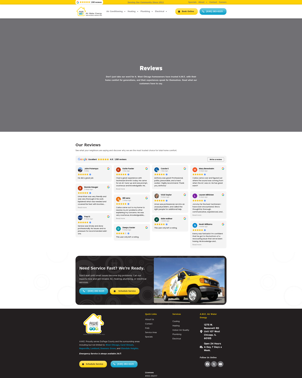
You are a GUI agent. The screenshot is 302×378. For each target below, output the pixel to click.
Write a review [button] (216, 159)
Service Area (151, 332)
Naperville (84, 348)
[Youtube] (220, 364)
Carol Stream (126, 345)
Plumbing (145, 11)
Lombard (94, 348)
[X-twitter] (214, 364)
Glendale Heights (129, 348)
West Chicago (112, 345)
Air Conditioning (114, 11)
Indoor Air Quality (180, 330)
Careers (222, 2)
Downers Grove (108, 348)
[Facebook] (207, 364)
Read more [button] (82, 208)
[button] (89, 2)
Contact (213, 2)
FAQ (147, 328)
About (201, 2)
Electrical (159, 11)
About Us (149, 319)
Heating (132, 11)
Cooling (176, 321)
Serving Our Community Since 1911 (146, 2)
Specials (192, 2)
